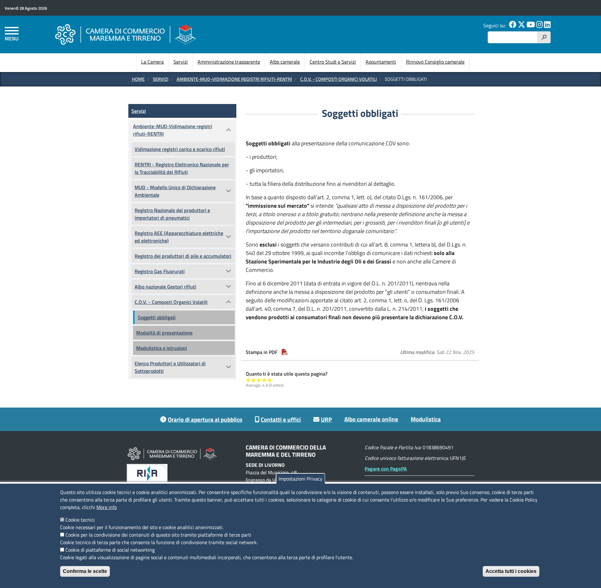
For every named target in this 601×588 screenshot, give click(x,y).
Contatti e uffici (281, 419)
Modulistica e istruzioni (161, 348)
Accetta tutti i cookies (511, 571)
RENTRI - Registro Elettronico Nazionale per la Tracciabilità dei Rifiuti (182, 168)
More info (106, 507)
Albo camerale (285, 61)
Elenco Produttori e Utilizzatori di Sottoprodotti (170, 367)
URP (326, 419)
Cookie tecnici (80, 519)
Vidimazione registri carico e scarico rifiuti (180, 149)
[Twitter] (521, 25)
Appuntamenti (381, 61)
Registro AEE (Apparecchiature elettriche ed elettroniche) (179, 236)
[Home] (125, 34)
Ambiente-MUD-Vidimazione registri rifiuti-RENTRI (234, 79)
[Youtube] (531, 25)
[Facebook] (512, 25)
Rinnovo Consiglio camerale (435, 61)
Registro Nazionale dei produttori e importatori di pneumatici (172, 213)
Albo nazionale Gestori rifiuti (165, 286)
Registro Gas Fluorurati (160, 271)
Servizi (180, 61)
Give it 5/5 (269, 379)
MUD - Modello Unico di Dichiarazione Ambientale (175, 191)
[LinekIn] (547, 25)
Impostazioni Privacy (300, 478)
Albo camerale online (371, 419)
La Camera (152, 61)
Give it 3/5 (259, 379)
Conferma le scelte (85, 571)
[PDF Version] (285, 352)
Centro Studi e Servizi (333, 61)
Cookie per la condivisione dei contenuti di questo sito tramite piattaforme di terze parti (158, 535)
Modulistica (426, 419)
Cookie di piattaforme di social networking (110, 550)
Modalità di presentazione (164, 332)
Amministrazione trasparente (229, 61)
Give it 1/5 (248, 379)
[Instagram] (539, 25)
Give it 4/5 (264, 379)
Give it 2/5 (253, 379)
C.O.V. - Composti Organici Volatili (338, 79)
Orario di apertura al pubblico (205, 419)
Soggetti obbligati (157, 317)
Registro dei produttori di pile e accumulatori (183, 256)
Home (138, 79)
